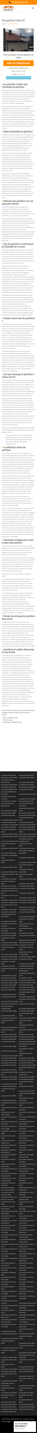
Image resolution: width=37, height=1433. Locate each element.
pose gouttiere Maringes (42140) (27, 1008)
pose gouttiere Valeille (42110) (26, 1376)
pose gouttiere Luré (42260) (8, 987)
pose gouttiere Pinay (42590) (26, 1063)
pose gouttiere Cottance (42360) (9, 900)
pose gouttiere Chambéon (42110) (9, 836)
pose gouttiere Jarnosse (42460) (9, 959)
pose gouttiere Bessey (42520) (8, 801)
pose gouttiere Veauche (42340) (27, 1385)
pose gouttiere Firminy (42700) (8, 935)
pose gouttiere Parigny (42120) (8, 1058)
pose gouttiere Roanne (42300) (26, 1091)
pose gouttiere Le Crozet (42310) (27, 907)
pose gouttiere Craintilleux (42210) (9, 902)
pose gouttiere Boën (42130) (26, 801)
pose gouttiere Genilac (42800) (26, 942)
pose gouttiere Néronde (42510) (9, 1037)
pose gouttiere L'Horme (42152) (9, 975)
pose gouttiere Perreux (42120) (8, 1063)
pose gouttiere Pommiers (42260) (27, 1065)
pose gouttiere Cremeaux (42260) (27, 902)
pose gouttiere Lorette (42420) (8, 985)
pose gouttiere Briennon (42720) (27, 813)
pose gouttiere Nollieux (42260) (8, 1046)
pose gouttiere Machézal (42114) (27, 990)
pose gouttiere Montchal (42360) (9, 1027)
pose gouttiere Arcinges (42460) (9, 784)
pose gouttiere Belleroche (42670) (27, 794)
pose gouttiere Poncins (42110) (8, 1070)
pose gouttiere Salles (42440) (8, 1331)
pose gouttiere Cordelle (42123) (27, 893)
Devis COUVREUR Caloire (10, 718)
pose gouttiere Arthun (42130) (8, 787)
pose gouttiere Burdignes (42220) (27, 815)
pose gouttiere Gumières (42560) (27, 957)
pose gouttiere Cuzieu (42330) (26, 909)
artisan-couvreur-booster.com (14, 1419)
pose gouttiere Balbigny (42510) (9, 789)
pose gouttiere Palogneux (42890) (9, 1055)
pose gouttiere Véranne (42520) (9, 1392)
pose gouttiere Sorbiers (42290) (27, 1343)
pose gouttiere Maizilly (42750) (8, 997)
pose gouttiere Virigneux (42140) (9, 1409)
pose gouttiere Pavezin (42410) (26, 1058)
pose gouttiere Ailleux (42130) (26, 775)
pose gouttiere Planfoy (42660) (8, 1065)
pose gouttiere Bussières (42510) (9, 820)
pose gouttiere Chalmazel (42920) (9, 834)
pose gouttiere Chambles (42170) (27, 836)
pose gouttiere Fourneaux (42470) (27, 940)
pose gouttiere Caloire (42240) (8, 822)
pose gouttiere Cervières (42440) (27, 825)
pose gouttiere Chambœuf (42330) (9, 841)
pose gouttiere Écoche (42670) (8, 921)
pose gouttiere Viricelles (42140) (27, 1407)
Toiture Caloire (7, 720)
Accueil (3, 23)
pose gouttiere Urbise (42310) (26, 1371)
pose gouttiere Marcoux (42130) (27, 1004)
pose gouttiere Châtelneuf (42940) (27, 862)
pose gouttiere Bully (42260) (8, 815)
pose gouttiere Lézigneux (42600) (27, 982)
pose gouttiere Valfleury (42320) (9, 1381)
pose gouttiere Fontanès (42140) (27, 935)
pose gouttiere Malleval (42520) (26, 997)
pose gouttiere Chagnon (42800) (27, 827)
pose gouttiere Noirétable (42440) (27, 1041)
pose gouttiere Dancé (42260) (8, 912)
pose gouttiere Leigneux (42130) (9, 980)
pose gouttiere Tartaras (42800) (9, 1357)
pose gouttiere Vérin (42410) (26, 1392)
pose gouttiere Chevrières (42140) (27, 879)
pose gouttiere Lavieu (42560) (8, 978)
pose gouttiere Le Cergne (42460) (9, 825)
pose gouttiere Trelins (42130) (26, 1367)
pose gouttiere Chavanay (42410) (9, 872)
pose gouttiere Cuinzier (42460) (9, 909)
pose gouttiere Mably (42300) (8, 990)
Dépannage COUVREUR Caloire (12, 722)
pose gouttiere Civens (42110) (8, 886)
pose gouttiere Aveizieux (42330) (27, 787)
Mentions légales (6, 1421)
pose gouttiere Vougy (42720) (8, 1411)
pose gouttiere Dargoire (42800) (27, 912)
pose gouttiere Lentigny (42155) (27, 980)
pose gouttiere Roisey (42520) (8, 1100)
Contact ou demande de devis (19, 77)
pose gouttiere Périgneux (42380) (27, 1060)
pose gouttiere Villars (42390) (8, 1402)
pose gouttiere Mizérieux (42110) (9, 1018)
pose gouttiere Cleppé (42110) (26, 886)
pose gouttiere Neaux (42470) (26, 1034)
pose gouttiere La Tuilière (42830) (9, 1369)
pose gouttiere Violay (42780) (8, 1407)
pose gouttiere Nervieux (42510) (27, 1037)
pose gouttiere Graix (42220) (26, 945)
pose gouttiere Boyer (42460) (8, 813)
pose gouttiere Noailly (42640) (26, 1039)
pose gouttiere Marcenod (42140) (9, 1001)
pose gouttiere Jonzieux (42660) (27, 964)
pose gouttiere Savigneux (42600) (9, 1338)
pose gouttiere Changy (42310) (8, 853)
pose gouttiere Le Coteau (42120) (27, 898)
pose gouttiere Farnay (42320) (8, 933)
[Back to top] (32, 1428)
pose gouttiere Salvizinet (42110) (9, 1334)
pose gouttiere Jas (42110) (25, 959)
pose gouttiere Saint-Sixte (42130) (27, 1303)
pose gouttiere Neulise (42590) (8, 1039)
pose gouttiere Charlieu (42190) (26, 858)
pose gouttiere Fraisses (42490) (9, 942)
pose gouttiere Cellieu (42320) (26, 822)
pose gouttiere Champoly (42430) (9, 848)
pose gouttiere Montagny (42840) (27, 1018)
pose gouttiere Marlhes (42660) (8, 1011)
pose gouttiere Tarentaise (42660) (27, 1352)
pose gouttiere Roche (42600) (8, 1096)
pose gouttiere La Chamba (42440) (27, 834)
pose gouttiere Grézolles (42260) (9, 957)
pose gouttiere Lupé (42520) (26, 985)
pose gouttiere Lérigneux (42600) (9, 982)
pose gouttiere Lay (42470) (25, 978)
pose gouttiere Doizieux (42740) (27, 916)
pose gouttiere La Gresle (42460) (9, 954)
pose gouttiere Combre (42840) (27, 888)
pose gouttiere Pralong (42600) (26, 1077)
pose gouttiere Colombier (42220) (9, 888)
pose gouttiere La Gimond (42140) (9, 945)
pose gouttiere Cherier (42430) (8, 879)
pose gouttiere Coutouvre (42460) (27, 900)
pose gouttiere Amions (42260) (26, 777)
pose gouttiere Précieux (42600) (9, 1079)
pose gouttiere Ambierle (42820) (9, 777)
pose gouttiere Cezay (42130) (8, 827)
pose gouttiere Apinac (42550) (26, 782)
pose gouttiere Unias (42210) (26, 1369)
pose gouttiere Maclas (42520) (8, 994)
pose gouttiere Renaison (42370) (9, 1084)
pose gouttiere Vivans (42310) (26, 1409)
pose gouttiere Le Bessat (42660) (27, 799)
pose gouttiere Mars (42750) (8, 1015)
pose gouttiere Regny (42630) (26, 1079)
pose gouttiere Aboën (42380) (8, 775)
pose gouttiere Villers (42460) (26, 1404)
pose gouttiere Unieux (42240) (8, 1371)
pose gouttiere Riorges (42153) (8, 1086)
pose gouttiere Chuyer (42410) (26, 883)
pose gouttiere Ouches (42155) (8, 1051)
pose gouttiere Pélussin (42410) (9, 1060)
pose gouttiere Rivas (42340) (26, 1086)
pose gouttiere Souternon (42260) (9, 1348)
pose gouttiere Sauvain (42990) (26, 1334)
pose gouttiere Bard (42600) (26, 789)
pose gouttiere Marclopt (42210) (9, 1004)
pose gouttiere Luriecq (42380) (26, 987)
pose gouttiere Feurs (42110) (26, 933)
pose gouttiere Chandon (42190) (27, 848)
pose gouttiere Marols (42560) (26, 1011)
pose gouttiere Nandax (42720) (8, 1034)
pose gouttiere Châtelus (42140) (9, 867)
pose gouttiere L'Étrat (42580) (26, 966)
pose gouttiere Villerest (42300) (9, 1404)
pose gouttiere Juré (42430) (8, 966)
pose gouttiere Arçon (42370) (26, 784)
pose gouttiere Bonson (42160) (8, 810)
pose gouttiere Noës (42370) (8, 1041)
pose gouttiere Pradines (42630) (9, 1077)
